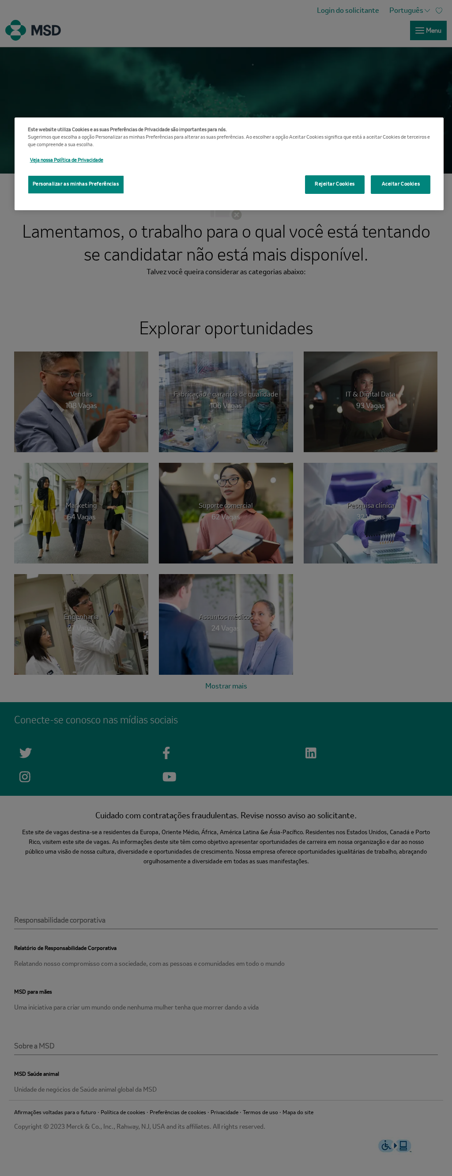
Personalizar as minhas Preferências (76, 184)
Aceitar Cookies (401, 184)
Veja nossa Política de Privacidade (66, 160)
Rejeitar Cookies (335, 184)
